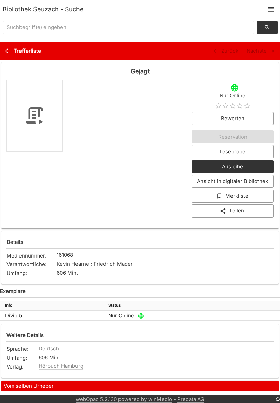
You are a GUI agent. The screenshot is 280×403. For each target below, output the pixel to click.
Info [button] (8, 305)
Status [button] (114, 305)
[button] (271, 9)
